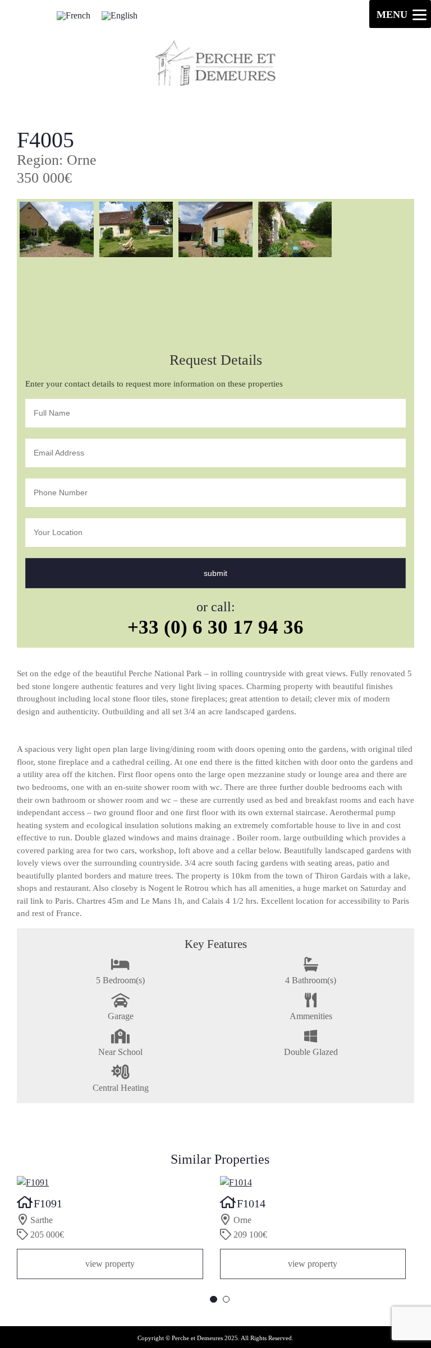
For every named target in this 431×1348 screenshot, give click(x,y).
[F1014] (313, 1182)
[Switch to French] (73, 15)
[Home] (215, 82)
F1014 (251, 1203)
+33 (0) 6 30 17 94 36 (215, 627)
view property (110, 1263)
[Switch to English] (119, 15)
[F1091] (110, 1182)
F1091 (48, 1203)
